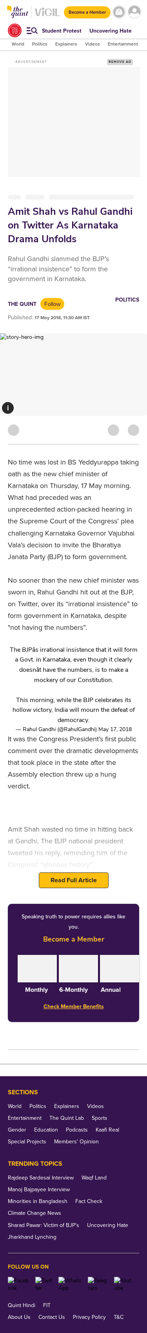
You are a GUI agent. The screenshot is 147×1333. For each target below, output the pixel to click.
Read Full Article (74, 880)
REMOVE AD (120, 62)
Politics (127, 299)
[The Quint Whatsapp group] (70, 1284)
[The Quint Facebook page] (18, 1284)
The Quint (22, 304)
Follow (52, 304)
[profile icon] (134, 12)
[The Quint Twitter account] (43, 1284)
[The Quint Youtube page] (123, 1284)
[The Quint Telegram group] (98, 1284)
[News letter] (119, 12)
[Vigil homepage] (47, 16)
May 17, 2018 (115, 729)
